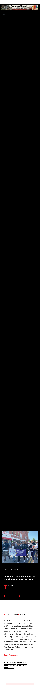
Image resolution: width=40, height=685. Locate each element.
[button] (3, 14)
